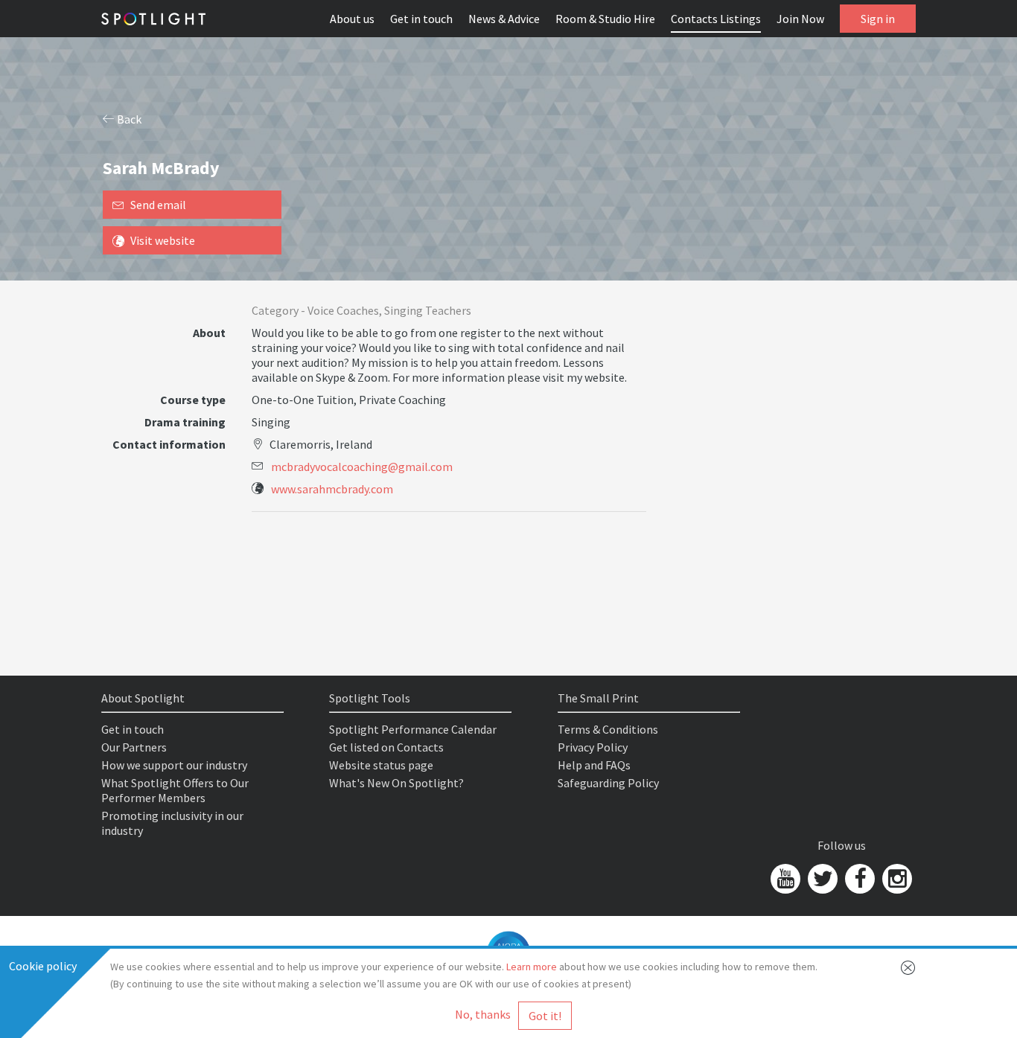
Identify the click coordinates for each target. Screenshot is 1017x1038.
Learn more (531, 966)
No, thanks (483, 1014)
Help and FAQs (594, 764)
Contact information (169, 444)
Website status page (381, 764)
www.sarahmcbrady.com (332, 488)
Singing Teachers (427, 310)
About (209, 332)
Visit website (162, 240)
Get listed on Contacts (386, 747)
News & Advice (504, 18)
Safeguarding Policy (608, 782)
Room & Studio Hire (605, 18)
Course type (193, 399)
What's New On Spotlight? (396, 782)
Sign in (878, 18)
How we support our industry (174, 764)
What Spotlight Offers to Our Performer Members (175, 790)
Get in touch (421, 18)
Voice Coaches (343, 310)
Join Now (800, 18)
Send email (158, 204)
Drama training (185, 421)
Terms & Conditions (608, 729)
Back (128, 119)
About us (352, 18)
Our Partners (134, 747)
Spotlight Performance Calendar (413, 729)
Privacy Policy (593, 747)
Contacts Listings (716, 18)
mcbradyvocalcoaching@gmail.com (362, 466)
